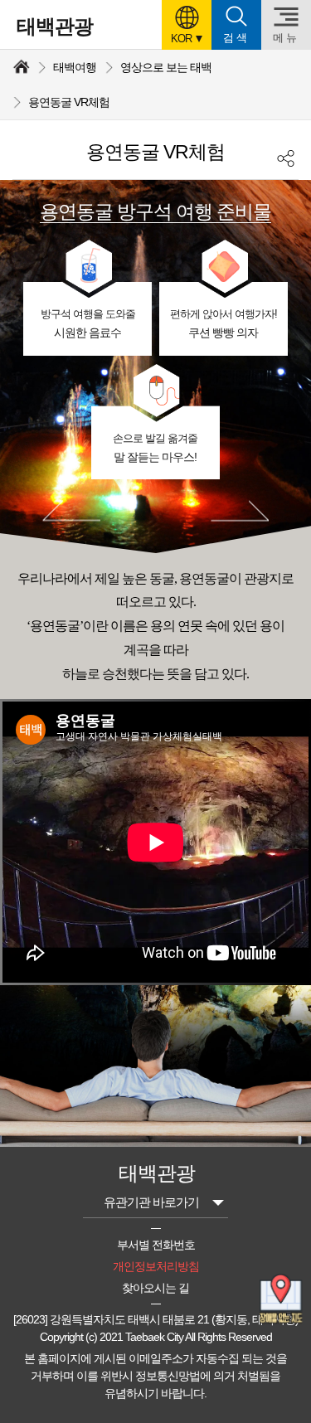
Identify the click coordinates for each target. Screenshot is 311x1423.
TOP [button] (282, 1399)
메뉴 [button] (286, 38)
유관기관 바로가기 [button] (151, 1202)
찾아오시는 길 (155, 1287)
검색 (236, 38)
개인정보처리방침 (156, 1266)
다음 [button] (240, 511)
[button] (186, 25)
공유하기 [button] (286, 158)
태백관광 (55, 26)
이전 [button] (71, 511)
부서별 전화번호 (156, 1244)
